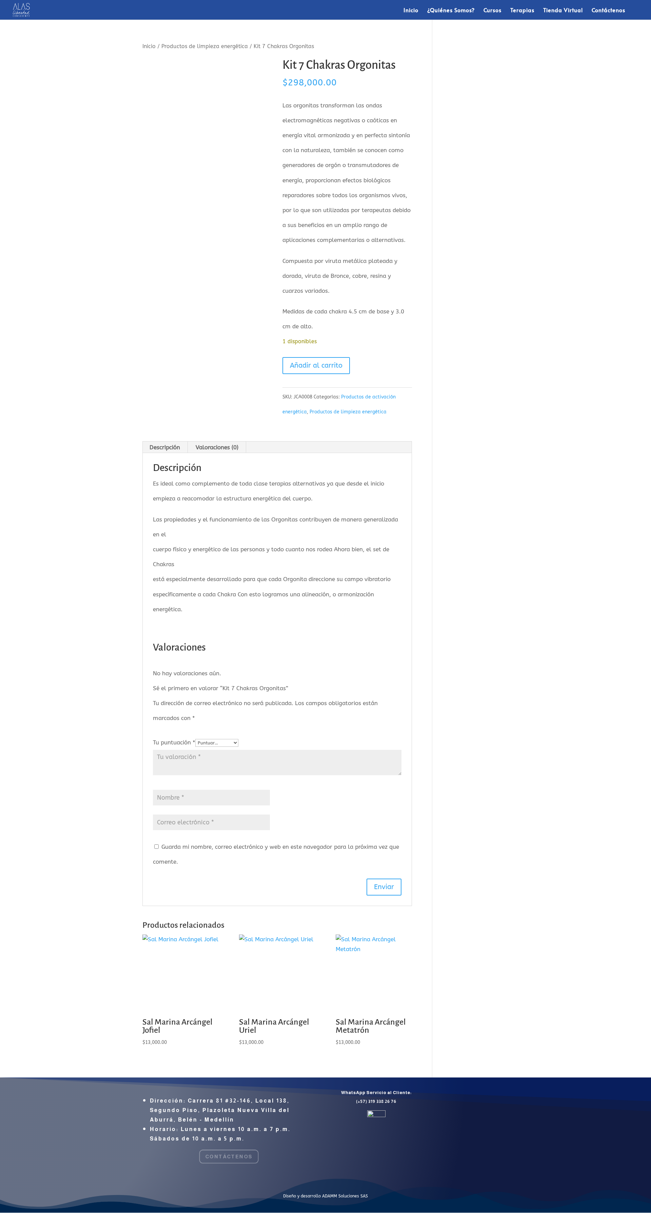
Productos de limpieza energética (204, 46)
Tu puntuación (174, 742)
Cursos (492, 10)
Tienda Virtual (563, 10)
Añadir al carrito (316, 365)
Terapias (522, 10)
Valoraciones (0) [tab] (217, 447)
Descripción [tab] (165, 447)
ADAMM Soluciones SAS (345, 1196)
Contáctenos (608, 10)
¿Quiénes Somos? (451, 10)
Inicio (410, 10)
